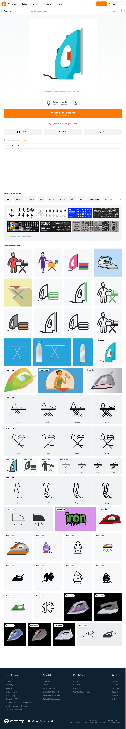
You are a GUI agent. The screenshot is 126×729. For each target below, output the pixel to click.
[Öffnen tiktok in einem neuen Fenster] (45, 721)
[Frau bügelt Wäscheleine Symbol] (108, 322)
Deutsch (113, 692)
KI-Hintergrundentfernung (17, 706)
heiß (72, 199)
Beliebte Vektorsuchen (52, 692)
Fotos (24, 4)
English (113, 681)
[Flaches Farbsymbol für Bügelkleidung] (78, 263)
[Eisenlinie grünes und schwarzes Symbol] (78, 293)
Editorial (48, 4)
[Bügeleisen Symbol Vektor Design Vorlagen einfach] (48, 547)
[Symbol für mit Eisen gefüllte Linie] (12, 466)
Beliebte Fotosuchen (51, 695)
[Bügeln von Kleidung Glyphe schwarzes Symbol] (30, 466)
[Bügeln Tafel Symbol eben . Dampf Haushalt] (18, 293)
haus (8, 199)
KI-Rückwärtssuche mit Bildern (18, 702)
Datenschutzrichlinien (95, 722)
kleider (52, 199)
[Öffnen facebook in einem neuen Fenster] (29, 721)
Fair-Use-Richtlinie (111, 722)
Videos (36, 4)
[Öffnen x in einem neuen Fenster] (48, 721)
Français (113, 695)
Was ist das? (24, 140)
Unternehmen (11, 692)
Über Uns (77, 688)
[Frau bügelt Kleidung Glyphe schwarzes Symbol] (48, 466)
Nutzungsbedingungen (76, 722)
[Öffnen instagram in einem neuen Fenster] (33, 721)
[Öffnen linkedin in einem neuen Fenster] (37, 721)
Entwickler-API (11, 699)
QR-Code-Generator (14, 709)
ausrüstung (94, 199)
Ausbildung (10, 695)
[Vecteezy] (3, 3)
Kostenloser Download (62, 113)
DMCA (45, 685)
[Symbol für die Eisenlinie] (48, 322)
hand (81, 199)
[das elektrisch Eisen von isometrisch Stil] (20, 380)
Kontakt (76, 685)
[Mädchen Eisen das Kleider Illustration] (60, 380)
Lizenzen (46, 681)
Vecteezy (9, 685)
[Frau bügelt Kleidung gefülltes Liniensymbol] (18, 263)
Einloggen (111, 4)
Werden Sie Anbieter (81, 692)
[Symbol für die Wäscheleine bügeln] (78, 322)
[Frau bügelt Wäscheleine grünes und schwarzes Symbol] (108, 293)
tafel (41, 199)
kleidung (108, 199)
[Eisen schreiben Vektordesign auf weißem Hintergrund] (75, 519)
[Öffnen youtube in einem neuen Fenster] (52, 721)
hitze (62, 199)
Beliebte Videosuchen (52, 699)
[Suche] (112, 10)
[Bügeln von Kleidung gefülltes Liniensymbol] (18, 322)
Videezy (9, 688)
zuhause (30, 199)
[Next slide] (116, 199)
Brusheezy (10, 681)
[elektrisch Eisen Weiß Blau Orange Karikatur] (108, 263)
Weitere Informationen (14, 146)
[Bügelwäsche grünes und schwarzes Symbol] (48, 293)
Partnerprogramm (50, 688)
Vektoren (12, 4)
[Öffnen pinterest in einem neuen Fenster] (41, 721)
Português (114, 688)
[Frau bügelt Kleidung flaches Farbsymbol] (48, 263)
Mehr (59, 4)
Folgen (75, 105)
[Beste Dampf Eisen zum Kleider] (103, 380)
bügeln (19, 199)
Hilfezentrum (78, 681)
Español (113, 685)
